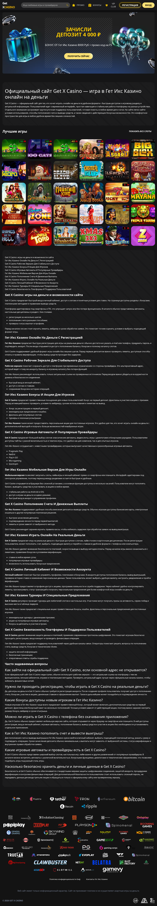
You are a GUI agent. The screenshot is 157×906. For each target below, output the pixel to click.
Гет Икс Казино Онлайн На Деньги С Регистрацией (29, 260)
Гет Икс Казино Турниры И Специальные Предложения (31, 286)
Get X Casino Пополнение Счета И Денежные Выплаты (31, 276)
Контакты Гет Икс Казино (97, 879)
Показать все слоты (140, 131)
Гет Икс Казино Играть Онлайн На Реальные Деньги (30, 279)
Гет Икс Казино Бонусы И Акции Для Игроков (26, 267)
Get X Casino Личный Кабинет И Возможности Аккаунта (31, 282)
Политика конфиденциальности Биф (64, 879)
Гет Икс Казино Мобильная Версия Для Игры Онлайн (30, 273)
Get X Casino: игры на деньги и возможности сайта (29, 257)
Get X (8, 5)
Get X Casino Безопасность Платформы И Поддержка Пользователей (38, 289)
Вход (148, 5)
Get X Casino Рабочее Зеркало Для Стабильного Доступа (32, 263)
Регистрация (130, 5)
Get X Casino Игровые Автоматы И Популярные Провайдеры (34, 270)
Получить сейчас (78, 56)
